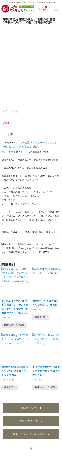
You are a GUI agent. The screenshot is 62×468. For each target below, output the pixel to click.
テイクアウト (50, 142)
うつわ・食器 (22, 142)
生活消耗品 (33, 146)
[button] (56, 9)
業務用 (22, 146)
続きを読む (40, 317)
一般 (5, 146)
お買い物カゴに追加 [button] (14, 325)
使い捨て (13, 146)
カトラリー (36, 142)
